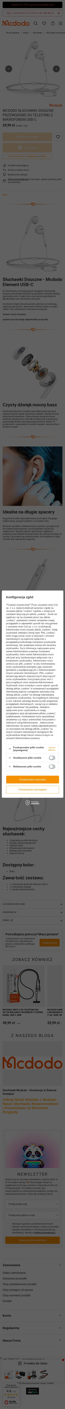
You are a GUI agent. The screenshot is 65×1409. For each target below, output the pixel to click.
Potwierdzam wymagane (32, 789)
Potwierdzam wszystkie (32, 779)
